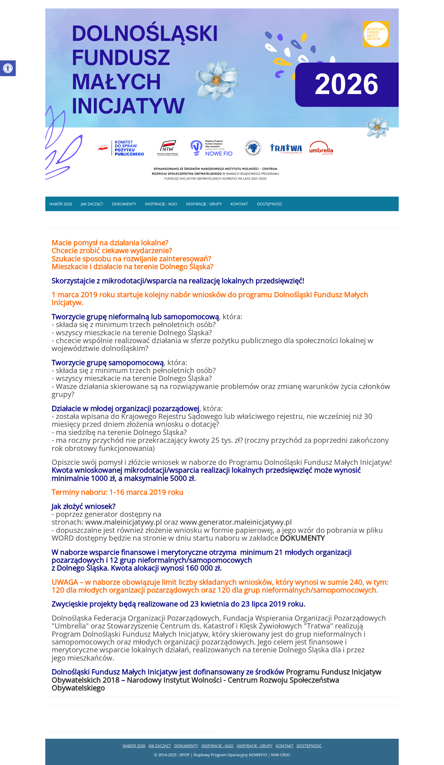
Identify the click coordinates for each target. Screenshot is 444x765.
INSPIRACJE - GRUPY (204, 204)
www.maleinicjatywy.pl (124, 522)
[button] (8, 68)
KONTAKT (239, 204)
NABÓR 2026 (60, 204)
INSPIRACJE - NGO (161, 204)
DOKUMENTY (124, 204)
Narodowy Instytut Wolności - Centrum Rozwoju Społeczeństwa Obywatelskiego (195, 684)
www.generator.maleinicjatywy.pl (236, 522)
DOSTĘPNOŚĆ (269, 204)
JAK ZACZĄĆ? (92, 204)
